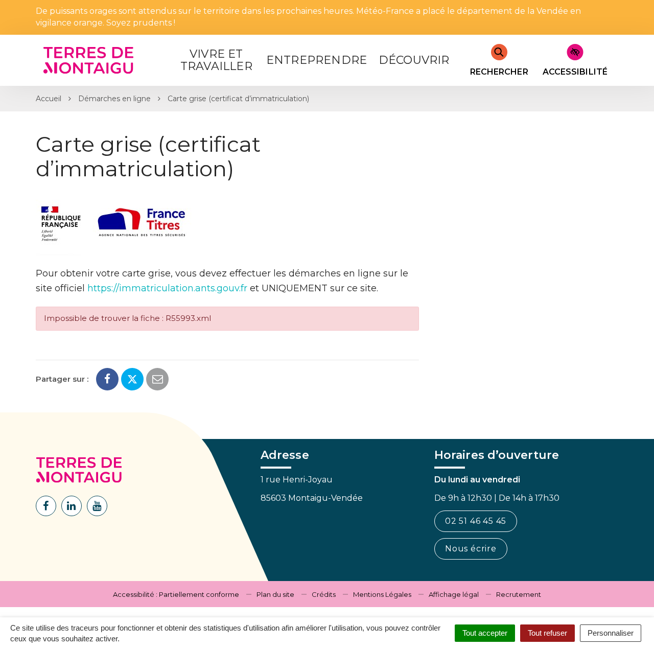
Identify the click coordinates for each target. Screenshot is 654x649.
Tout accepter (484, 633)
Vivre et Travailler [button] (216, 60)
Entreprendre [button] (316, 60)
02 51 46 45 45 (475, 521)
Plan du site (275, 594)
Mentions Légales (382, 594)
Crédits (324, 594)
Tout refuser (547, 633)
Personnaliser (611, 633)
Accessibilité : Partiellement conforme (176, 594)
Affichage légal (454, 594)
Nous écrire (471, 548)
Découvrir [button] (414, 60)
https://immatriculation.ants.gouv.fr (167, 288)
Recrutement (518, 594)
